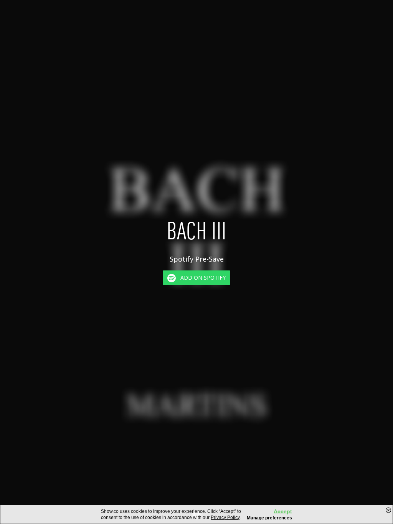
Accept (283, 511)
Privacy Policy (225, 517)
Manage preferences (269, 518)
